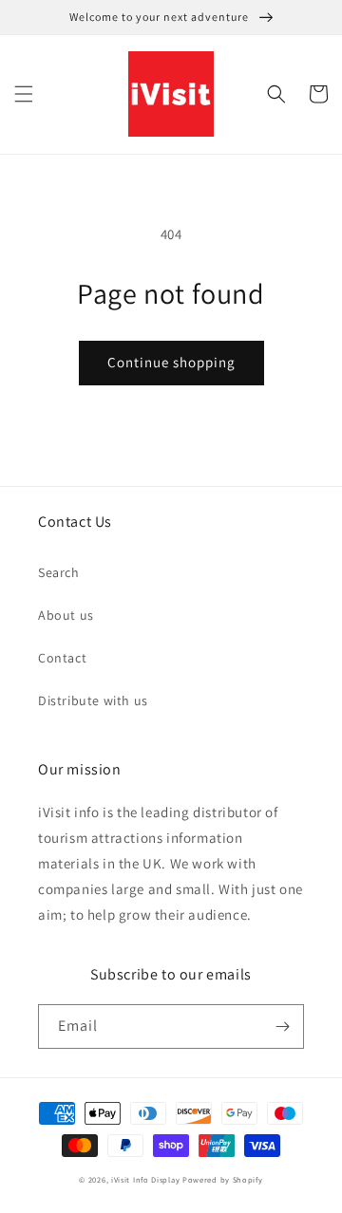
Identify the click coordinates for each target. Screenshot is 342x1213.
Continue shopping (171, 362)
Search (59, 572)
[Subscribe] (282, 1026)
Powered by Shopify (222, 1179)
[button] (24, 94)
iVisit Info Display (145, 1179)
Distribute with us (93, 700)
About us (66, 615)
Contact (62, 657)
